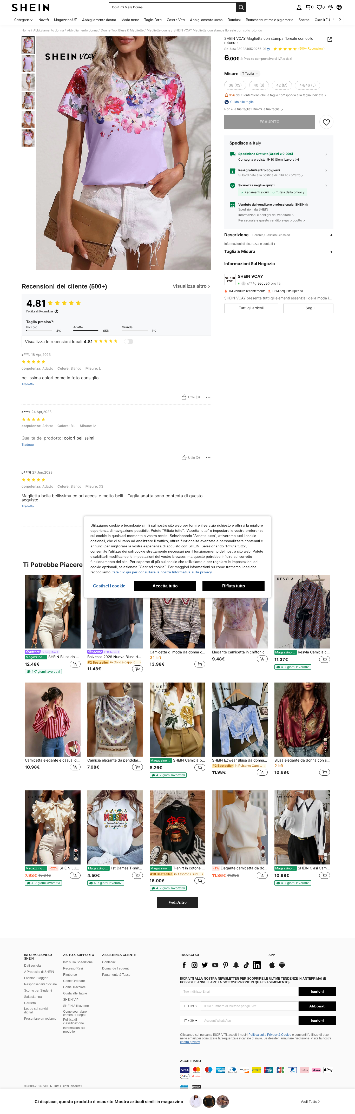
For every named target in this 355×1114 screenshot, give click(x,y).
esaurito (270, 122)
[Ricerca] (241, 7)
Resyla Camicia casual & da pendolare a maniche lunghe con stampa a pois (302, 652)
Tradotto (28, 384)
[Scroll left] (334, 20)
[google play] (282, 967)
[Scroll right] (340, 20)
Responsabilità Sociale (40, 984)
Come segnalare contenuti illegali (75, 1013)
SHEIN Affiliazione (76, 1006)
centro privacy (190, 1042)
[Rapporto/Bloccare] (208, 397)
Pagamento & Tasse (116, 975)
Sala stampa (33, 997)
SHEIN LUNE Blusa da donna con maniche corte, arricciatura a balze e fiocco (53, 868)
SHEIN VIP (70, 999)
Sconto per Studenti (38, 990)
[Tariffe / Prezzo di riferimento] (241, 59)
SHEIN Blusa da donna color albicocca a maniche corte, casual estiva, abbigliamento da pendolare (53, 657)
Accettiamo (190, 1061)
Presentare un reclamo (40, 1018)
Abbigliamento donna (48, 30)
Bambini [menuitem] (234, 20)
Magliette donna (158, 30)
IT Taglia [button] (247, 74)
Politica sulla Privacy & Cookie (269, 1035)
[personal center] (299, 7)
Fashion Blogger (36, 978)
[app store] (272, 967)
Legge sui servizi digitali (36, 1010)
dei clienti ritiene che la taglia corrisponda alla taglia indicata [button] (276, 95)
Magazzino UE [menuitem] (65, 20)
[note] (43, 671)
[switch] (128, 341)
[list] (221, 965)
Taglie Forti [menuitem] (153, 20)
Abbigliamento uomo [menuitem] (206, 20)
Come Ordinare (74, 981)
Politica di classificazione (73, 1021)
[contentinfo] (258, 1073)
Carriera (30, 1003)
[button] (330, 7)
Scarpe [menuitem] (304, 20)
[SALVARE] (326, 122)
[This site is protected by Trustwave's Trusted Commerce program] (184, 1086)
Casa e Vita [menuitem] (176, 20)
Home (26, 30)
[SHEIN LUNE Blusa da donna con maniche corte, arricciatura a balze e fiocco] (53, 827)
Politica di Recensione (39, 311)
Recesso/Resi (73, 968)
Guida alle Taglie (75, 993)
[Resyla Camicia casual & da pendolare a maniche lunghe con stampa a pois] (302, 612)
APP (271, 955)
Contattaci (109, 962)
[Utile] (184, 397)
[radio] (235, 85)
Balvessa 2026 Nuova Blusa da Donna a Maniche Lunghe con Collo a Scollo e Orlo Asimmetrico (115, 657)
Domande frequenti (115, 968)
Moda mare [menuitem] (130, 20)
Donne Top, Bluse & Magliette (122, 30)
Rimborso (70, 975)
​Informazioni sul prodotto (74, 1029)
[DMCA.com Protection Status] (196, 1086)
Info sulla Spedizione (78, 962)
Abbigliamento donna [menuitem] (99, 20)
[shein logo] (30, 7)
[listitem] (53, 625)
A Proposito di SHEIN (39, 972)
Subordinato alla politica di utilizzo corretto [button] (269, 175)
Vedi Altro (177, 902)
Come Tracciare (74, 987)
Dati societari (33, 965)
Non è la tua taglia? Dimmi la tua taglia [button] (252, 109)
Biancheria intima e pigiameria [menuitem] (269, 20)
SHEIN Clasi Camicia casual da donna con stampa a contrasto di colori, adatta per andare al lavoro (302, 868)
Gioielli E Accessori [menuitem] (329, 20)
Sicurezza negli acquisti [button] (256, 185)
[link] (309, 7)
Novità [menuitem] (43, 20)
